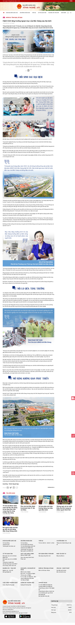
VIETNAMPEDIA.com (44, 619)
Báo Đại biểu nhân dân (44, 596)
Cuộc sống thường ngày (8, 585)
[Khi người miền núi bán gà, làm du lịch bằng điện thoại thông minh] (10, 521)
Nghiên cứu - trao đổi (8, 570)
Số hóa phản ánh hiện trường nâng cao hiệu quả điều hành (46, 508)
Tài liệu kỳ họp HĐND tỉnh (27, 547)
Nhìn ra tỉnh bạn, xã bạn (44, 570)
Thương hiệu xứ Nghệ (26, 575)
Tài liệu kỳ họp (6, 544)
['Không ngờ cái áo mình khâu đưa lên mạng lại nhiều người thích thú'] (64, 499)
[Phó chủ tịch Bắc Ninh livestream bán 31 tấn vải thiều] (28, 499)
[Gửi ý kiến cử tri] (73, 398)
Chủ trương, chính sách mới (9, 565)
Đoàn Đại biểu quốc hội (12, 12)
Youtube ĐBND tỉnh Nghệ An (45, 585)
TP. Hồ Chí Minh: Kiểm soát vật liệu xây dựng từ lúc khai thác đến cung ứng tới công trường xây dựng (10, 509)
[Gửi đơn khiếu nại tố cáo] (73, 473)
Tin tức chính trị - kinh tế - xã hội (46, 543)
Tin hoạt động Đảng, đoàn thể (28, 546)
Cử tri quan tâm (42, 12)
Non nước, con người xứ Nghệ (28, 573)
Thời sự (34, 12)
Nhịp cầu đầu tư (60, 556)
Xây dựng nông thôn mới (44, 556)
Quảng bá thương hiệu (26, 585)
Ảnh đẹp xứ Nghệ (25, 580)
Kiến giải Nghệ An (7, 572)
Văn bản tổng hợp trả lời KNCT (10, 564)
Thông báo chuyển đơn (8, 562)
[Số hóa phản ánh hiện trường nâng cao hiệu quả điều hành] (46, 499)
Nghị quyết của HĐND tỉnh (27, 551)
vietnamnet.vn (51, 487)
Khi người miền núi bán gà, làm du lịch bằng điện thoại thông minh (10, 529)
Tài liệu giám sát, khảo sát (9, 546)
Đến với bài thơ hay (61, 572)
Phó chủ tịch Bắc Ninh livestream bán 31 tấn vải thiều (28, 508)
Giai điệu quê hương (61, 570)
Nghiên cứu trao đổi (53, 12)
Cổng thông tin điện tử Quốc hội (46, 591)
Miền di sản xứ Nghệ (25, 572)
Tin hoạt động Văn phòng (27, 544)
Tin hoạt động (6, 543)
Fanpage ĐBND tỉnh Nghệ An (45, 586)
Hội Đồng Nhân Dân (25, 12)
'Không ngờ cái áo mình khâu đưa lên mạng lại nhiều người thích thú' (64, 508)
